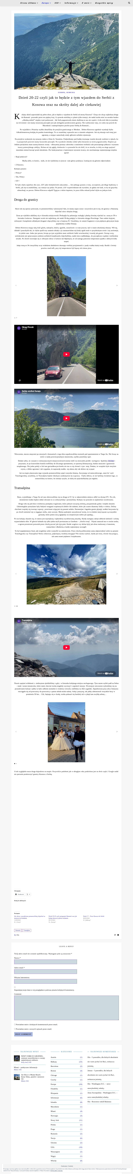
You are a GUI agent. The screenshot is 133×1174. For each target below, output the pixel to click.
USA (57, 3)
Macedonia (55, 1107)
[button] (117, 285)
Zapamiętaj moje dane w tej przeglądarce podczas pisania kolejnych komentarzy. (44, 990)
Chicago (54, 1075)
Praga (53, 1129)
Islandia (54, 1102)
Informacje (70, 3)
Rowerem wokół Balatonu (101, 1102)
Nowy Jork (55, 1120)
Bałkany (54, 1062)
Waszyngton (55, 1152)
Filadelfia (54, 1089)
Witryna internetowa (21, 977)
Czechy (53, 1080)
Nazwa (17, 958)
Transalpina (26, 930)
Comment (17, 994)
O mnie (85, 3)
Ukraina (54, 1143)
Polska (53, 1125)
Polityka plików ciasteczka (56, 1170)
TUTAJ (111, 461)
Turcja (53, 1138)
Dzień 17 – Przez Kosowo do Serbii (93, 916)
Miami (53, 1111)
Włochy (53, 1161)
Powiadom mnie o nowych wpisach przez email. (34, 1029)
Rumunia (71, 92)
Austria (53, 1057)
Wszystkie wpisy (104, 3)
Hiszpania (54, 1093)
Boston (53, 1071)
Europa (45, 3)
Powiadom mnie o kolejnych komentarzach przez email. (37, 1024)
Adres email (19, 968)
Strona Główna (28, 3)
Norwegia (54, 1116)
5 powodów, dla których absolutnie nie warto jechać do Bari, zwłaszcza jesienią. (103, 1061)
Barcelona (54, 1066)
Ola (18, 935)
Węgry (53, 1156)
